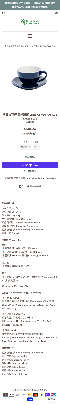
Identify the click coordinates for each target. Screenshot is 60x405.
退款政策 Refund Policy (13, 367)
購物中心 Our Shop (11, 211)
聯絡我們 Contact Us (12, 233)
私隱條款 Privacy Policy (13, 370)
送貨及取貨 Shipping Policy (15, 360)
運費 (34, 133)
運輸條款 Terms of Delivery (15, 363)
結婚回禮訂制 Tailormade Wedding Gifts (21, 222)
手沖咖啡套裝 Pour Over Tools (16, 219)
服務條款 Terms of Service (14, 374)
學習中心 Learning (11, 215)
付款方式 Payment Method (15, 356)
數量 (37, 142)
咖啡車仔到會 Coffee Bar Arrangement (20, 226)
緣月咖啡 (27, 390)
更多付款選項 (30, 171)
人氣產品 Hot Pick (10, 208)
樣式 (25, 142)
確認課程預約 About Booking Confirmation (23, 229)
